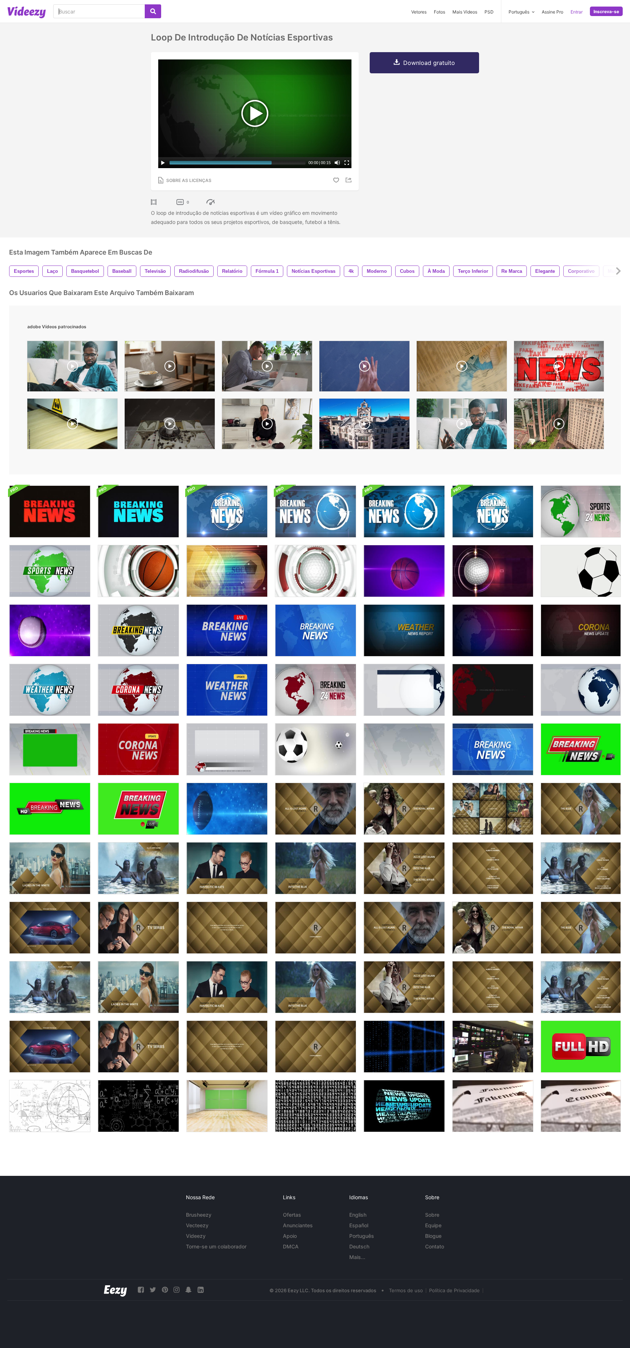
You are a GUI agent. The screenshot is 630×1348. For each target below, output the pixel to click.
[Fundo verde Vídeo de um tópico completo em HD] (581, 1046)
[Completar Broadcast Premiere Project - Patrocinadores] (49, 1046)
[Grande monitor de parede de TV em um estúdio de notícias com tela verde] (227, 1106)
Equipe (433, 1225)
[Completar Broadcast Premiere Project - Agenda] (404, 987)
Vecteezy (197, 1225)
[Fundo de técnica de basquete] (138, 571)
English (357, 1215)
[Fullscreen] (347, 163)
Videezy (196, 1236)
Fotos (439, 12)
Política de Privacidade (454, 1290)
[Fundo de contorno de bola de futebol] (581, 571)
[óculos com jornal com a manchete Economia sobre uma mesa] (581, 1106)
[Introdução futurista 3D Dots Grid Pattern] (404, 1046)
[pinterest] (165, 1289)
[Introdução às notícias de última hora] (138, 630)
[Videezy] (26, 12)
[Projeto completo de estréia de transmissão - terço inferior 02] (315, 987)
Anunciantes (298, 1225)
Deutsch (359, 1246)
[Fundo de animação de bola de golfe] (315, 571)
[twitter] (152, 1289)
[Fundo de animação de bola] (315, 749)
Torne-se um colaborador (216, 1246)
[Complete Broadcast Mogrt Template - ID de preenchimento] (315, 928)
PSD (489, 12)
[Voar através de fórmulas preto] (138, 1106)
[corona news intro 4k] (138, 690)
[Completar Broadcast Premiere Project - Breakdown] (227, 1046)
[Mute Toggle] (337, 163)
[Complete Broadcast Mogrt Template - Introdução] (138, 928)
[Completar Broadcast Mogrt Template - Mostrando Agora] (315, 809)
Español (358, 1225)
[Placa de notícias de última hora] (49, 749)
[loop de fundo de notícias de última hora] (492, 630)
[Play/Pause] (163, 163)
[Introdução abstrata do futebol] (227, 571)
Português (361, 1236)
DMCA (291, 1246)
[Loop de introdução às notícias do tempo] (404, 630)
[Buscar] (153, 11)
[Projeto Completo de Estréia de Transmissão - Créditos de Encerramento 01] (492, 987)
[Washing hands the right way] (364, 368)
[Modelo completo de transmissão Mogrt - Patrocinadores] (49, 928)
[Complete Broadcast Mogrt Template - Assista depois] (581, 809)
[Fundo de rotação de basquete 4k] (404, 571)
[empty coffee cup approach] (170, 426)
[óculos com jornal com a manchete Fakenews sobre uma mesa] (492, 1106)
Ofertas (292, 1215)
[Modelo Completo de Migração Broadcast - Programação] (404, 868)
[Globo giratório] (581, 690)
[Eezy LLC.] (115, 1290)
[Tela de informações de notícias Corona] (227, 749)
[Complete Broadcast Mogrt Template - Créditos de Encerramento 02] (581, 868)
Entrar (577, 12)
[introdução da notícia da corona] (138, 749)
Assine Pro (552, 12)
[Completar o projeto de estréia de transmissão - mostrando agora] (404, 928)
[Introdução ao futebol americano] (227, 809)
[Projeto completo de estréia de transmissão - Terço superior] (49, 987)
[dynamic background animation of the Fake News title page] (559, 368)
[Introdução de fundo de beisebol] (49, 630)
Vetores (419, 12)
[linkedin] (200, 1289)
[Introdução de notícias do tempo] (49, 690)
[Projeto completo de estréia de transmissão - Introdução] (138, 1046)
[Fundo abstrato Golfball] (492, 571)
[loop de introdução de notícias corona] (581, 630)
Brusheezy (198, 1215)
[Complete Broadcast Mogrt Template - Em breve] (404, 809)
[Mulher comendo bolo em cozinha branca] (267, 426)
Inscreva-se (606, 11)
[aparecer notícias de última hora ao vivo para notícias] (138, 809)
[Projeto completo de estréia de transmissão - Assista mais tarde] (581, 928)
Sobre (432, 1215)
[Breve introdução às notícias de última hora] (315, 690)
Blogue (433, 1236)
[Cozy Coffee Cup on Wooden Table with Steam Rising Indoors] (170, 368)
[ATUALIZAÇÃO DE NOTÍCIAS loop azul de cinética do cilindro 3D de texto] (404, 1106)
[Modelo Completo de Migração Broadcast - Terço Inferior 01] (227, 868)
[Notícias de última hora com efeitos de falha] (49, 511)
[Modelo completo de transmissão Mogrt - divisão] (227, 928)
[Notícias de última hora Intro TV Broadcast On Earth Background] (227, 511)
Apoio (290, 1236)
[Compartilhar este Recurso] (350, 180)
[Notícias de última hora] (581, 749)
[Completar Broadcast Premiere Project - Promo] (138, 987)
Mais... (357, 1257)
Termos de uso (406, 1290)
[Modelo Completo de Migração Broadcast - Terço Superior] (138, 868)
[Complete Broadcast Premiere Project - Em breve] (492, 928)
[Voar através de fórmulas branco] (49, 1106)
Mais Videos (464, 12)
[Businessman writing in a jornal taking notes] (267, 368)
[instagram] (176, 1289)
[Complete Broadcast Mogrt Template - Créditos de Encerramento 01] (492, 868)
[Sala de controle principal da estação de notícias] (492, 1046)
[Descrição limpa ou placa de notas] (404, 690)
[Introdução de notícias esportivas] (581, 511)
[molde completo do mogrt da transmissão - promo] (49, 868)
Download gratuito (429, 62)
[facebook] (141, 1289)
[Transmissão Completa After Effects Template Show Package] (492, 809)
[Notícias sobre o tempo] (227, 690)
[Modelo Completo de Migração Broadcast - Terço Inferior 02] (315, 868)
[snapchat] (188, 1289)
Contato (434, 1246)
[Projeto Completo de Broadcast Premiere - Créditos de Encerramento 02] (581, 987)
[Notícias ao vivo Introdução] (227, 630)
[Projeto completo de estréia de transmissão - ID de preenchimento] (315, 1046)
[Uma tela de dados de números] (315, 1106)
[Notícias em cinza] (404, 749)
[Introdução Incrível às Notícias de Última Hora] (492, 749)
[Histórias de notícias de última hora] (492, 690)
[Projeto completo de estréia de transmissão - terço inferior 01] (227, 987)
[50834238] (462, 368)
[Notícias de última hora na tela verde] (49, 809)
